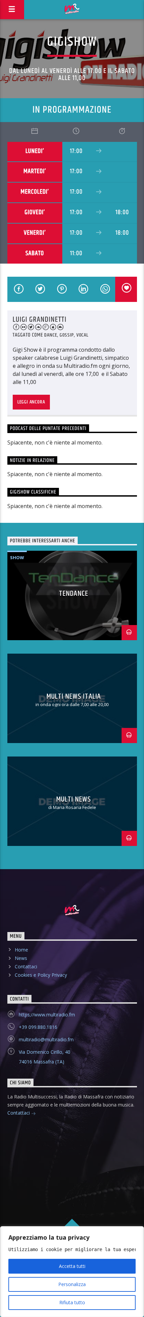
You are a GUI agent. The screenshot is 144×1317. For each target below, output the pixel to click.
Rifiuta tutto (72, 1302)
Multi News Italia (74, 696)
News (21, 958)
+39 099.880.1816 (38, 1027)
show (17, 557)
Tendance (73, 593)
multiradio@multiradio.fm (46, 1039)
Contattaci (26, 966)
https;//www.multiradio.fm (47, 1014)
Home (21, 949)
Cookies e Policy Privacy (41, 975)
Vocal (82, 335)
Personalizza (72, 1284)
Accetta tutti (72, 1266)
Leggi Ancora (31, 402)
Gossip (67, 335)
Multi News (73, 799)
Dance (50, 335)
